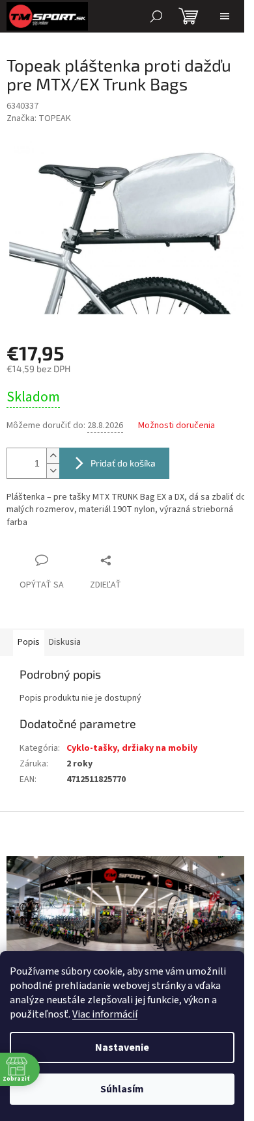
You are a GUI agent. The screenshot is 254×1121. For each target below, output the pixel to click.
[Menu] (225, 16)
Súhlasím (122, 1089)
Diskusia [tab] (65, 642)
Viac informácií (104, 1014)
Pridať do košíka (123, 462)
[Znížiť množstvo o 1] (52, 470)
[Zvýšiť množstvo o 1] (52, 455)
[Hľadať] (156, 16)
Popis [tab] (29, 642)
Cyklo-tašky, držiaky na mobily (131, 748)
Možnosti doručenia (176, 426)
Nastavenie (122, 1047)
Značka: (39, 118)
